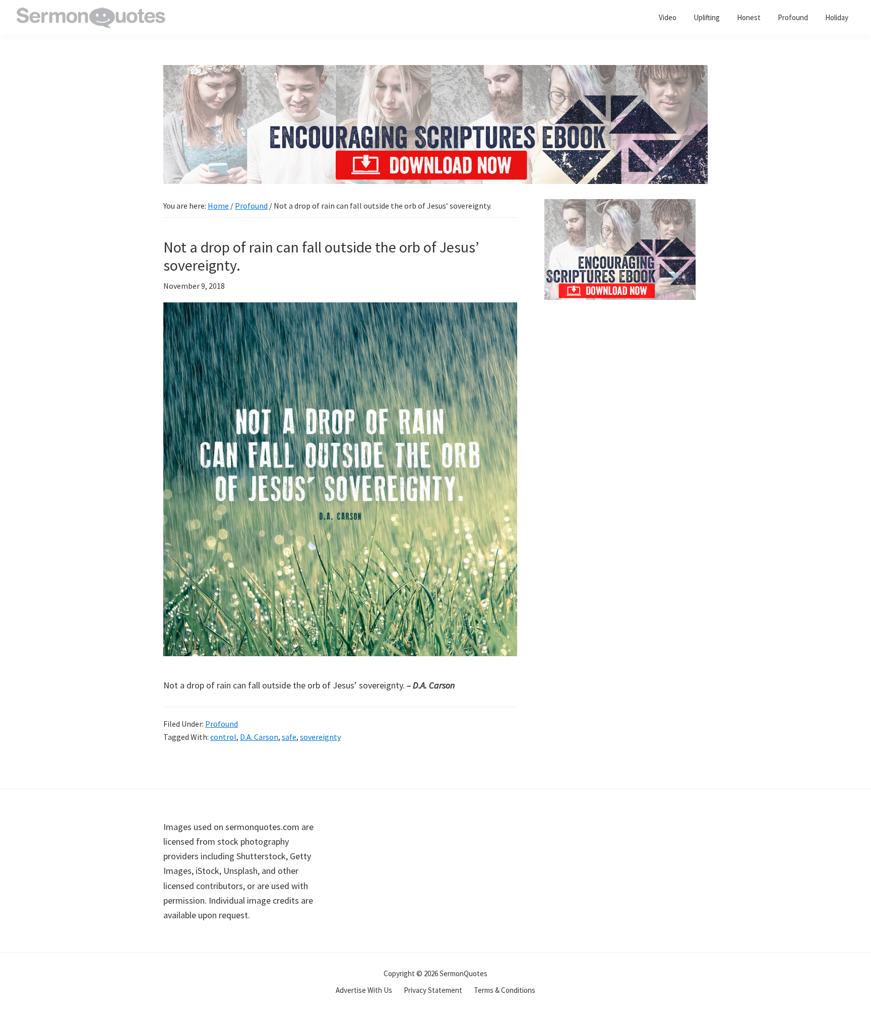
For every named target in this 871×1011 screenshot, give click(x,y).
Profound (221, 724)
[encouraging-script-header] (435, 72)
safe (289, 737)
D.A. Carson (259, 737)
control (223, 737)
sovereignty (320, 737)
